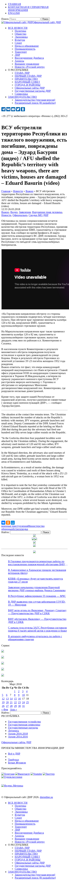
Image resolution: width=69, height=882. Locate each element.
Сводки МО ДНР (38, 215)
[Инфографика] (2, 675)
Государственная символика (24, 724)
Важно (5, 212)
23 (19, 702)
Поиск (5, 18)
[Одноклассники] (8, 523)
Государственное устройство (24, 721)
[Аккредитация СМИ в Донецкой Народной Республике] (2, 651)
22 (15, 702)
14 (11, 698)
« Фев (4, 709)
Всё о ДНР (14, 753)
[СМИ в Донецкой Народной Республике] (2, 657)
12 (3, 698)
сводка (24, 529)
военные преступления (14, 526)
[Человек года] (35, 539)
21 (11, 702)
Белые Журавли (17, 762)
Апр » (13, 709)
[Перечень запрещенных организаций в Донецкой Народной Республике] (2, 663)
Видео (14, 212)
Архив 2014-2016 (18, 736)
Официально (20, 215)
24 (23, 702)
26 (3, 706)
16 (19, 698)
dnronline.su (46, 797)
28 (11, 706)
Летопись (13, 730)
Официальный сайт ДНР (46, 22)
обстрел (15, 529)
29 (15, 706)
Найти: (5, 532)
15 (15, 698)
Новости (6, 215)
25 (27, 702)
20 (7, 702)
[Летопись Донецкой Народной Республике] (2, 669)
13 (7, 698)
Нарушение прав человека (47, 212)
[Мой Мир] (13, 523)
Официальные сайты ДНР (16, 742)
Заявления (25, 212)
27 (7, 706)
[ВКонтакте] (3, 523)
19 (3, 702)
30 (19, 706)
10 (23, 695)
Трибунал (13, 759)
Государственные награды (23, 727)
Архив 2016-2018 (18, 733)
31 (23, 706)
